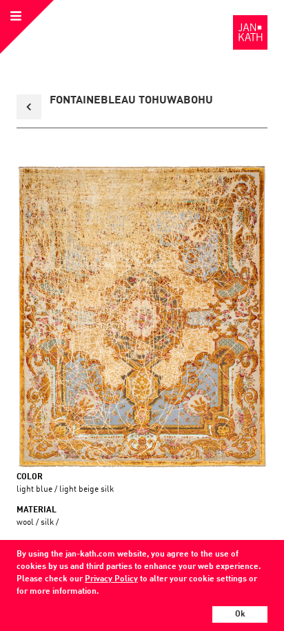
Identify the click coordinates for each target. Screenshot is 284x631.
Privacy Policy (111, 579)
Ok (240, 614)
